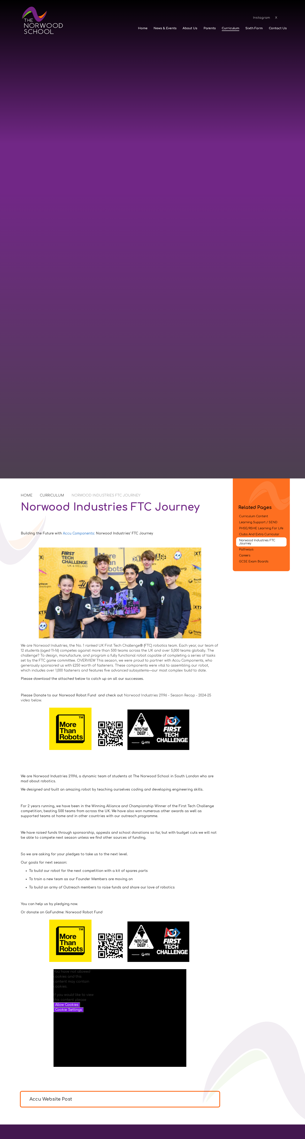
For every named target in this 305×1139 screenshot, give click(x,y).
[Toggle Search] (285, 17)
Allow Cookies (66, 1005)
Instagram (261, 17)
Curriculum (52, 495)
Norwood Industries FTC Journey (106, 495)
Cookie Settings (68, 1010)
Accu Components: (79, 533)
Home (26, 495)
